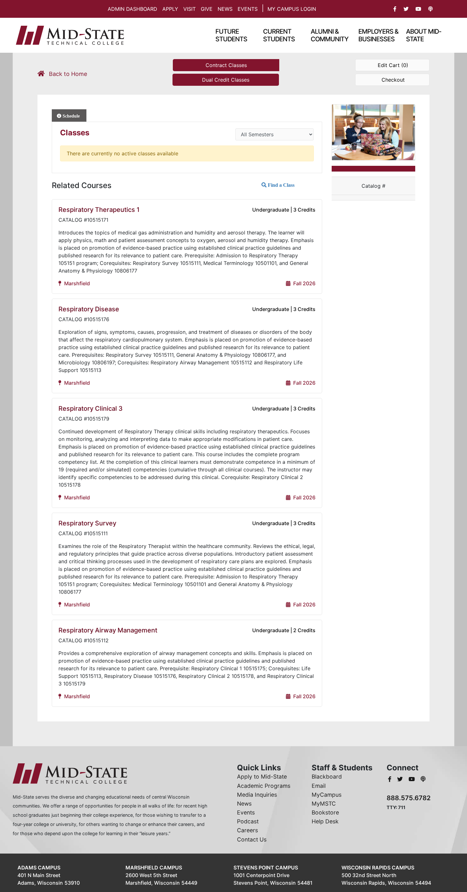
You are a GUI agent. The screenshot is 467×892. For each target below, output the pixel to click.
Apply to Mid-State (262, 776)
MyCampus (327, 794)
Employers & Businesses (378, 35)
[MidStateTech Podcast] (423, 779)
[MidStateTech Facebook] (390, 779)
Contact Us (252, 839)
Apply (170, 9)
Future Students (231, 35)
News (225, 9)
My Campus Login (291, 9)
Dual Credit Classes (225, 80)
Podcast (248, 821)
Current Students (279, 35)
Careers (247, 830)
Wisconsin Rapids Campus (378, 867)
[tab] (69, 115)
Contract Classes (226, 65)
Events (248, 9)
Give (207, 9)
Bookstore (325, 812)
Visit (189, 9)
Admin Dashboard (132, 9)
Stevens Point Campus (266, 867)
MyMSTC (324, 803)
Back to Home (67, 74)
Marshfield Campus (153, 867)
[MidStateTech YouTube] (412, 779)
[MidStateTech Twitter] (401, 779)
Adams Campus (38, 867)
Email (319, 785)
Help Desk (325, 821)
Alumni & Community (330, 35)
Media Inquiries (257, 794)
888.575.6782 (409, 798)
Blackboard (327, 776)
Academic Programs (263, 785)
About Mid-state (423, 35)
